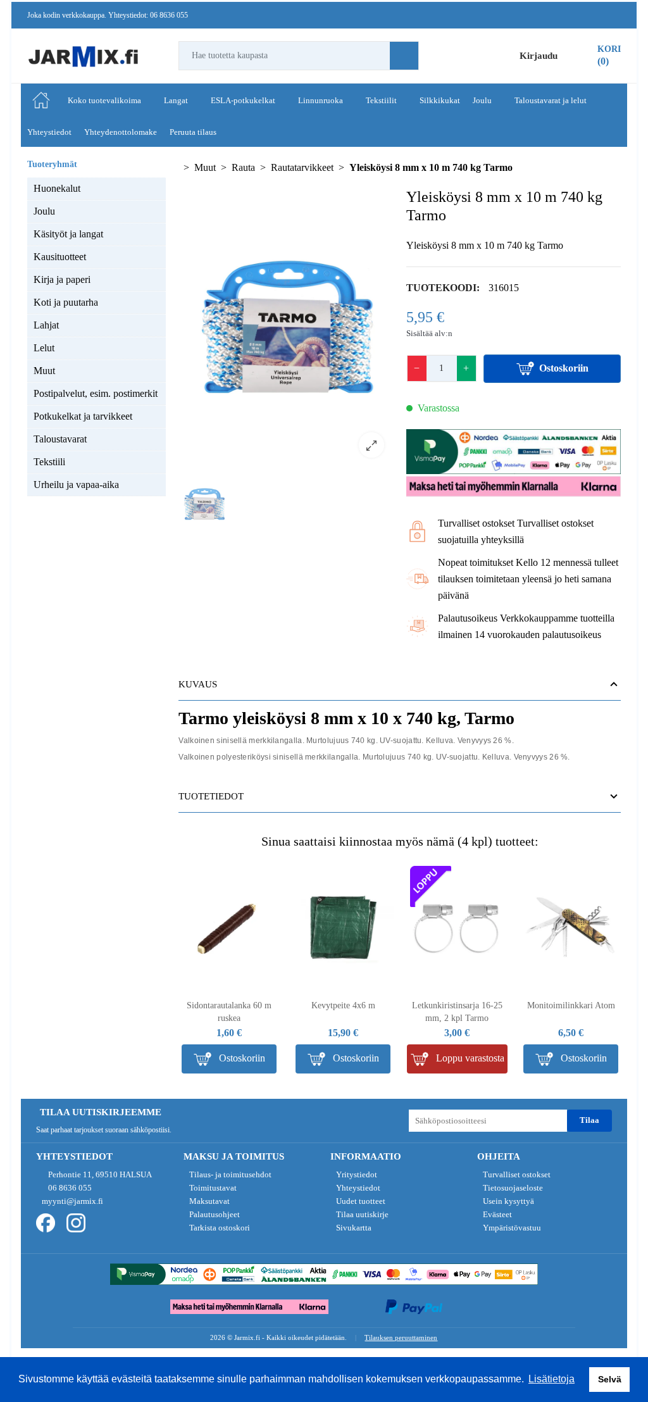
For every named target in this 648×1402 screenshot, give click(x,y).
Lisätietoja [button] (551, 1379)
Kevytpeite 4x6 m (343, 1005)
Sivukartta (352, 1227)
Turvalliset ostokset (516, 1174)
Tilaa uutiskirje (361, 1214)
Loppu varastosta (468, 1058)
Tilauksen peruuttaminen (400, 1337)
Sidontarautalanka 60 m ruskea (229, 1012)
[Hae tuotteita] (404, 56)
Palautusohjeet (213, 1214)
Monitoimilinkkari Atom (571, 1005)
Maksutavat (208, 1201)
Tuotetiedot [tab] (211, 796)
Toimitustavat (212, 1187)
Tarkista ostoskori (218, 1227)
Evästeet (496, 1214)
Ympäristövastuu (511, 1227)
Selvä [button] (609, 1379)
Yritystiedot (355, 1174)
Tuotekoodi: (443, 287)
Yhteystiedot (357, 1187)
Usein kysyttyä (507, 1201)
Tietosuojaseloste (512, 1187)
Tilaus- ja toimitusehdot (229, 1174)
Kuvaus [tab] (197, 684)
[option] (286, 327)
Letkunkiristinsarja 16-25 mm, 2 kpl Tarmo (457, 1012)
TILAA (589, 1120)
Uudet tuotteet (359, 1201)
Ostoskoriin (564, 368)
